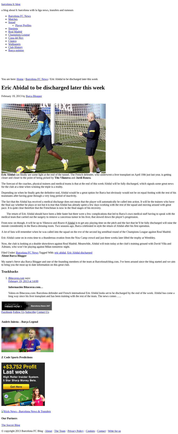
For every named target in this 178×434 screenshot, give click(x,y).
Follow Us (19, 312)
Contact (101, 430)
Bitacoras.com (16, 278)
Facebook (6, 312)
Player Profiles (23, 25)
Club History (15, 47)
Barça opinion (16, 50)
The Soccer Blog (10, 425)
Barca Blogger (34, 96)
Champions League (19, 34)
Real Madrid (15, 31)
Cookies (90, 430)
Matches (13, 19)
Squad (11, 22)
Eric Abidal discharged (79, 252)
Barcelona (35, 306)
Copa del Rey (15, 37)
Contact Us (43, 312)
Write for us (114, 430)
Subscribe (30, 312)
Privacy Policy (76, 430)
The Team (59, 430)
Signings (13, 28)
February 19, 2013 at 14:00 (23, 281)
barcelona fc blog (10, 4)
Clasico (12, 41)
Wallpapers (14, 44)
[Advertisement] (89, 66)
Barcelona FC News (19, 16)
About (48, 430)
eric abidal (60, 252)
